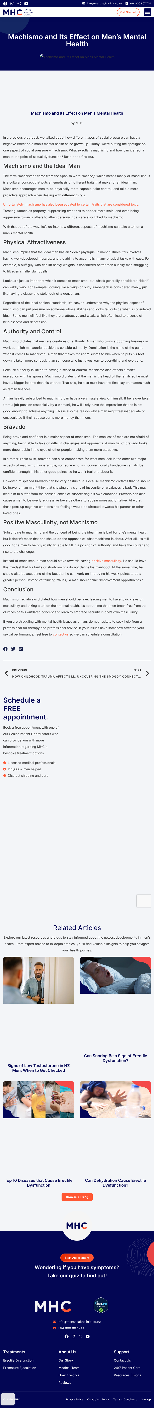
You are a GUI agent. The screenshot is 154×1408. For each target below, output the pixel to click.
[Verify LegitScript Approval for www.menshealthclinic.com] (101, 1312)
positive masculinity (106, 561)
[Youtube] (26, 4)
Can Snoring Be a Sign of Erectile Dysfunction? (115, 1058)
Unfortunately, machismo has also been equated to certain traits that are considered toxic (70, 204)
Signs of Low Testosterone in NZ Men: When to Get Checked (38, 1068)
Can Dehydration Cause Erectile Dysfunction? (115, 1183)
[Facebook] (5, 4)
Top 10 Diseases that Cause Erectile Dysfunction (39, 1183)
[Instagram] (12, 4)
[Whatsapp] (19, 4)
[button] (147, 12)
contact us (61, 634)
